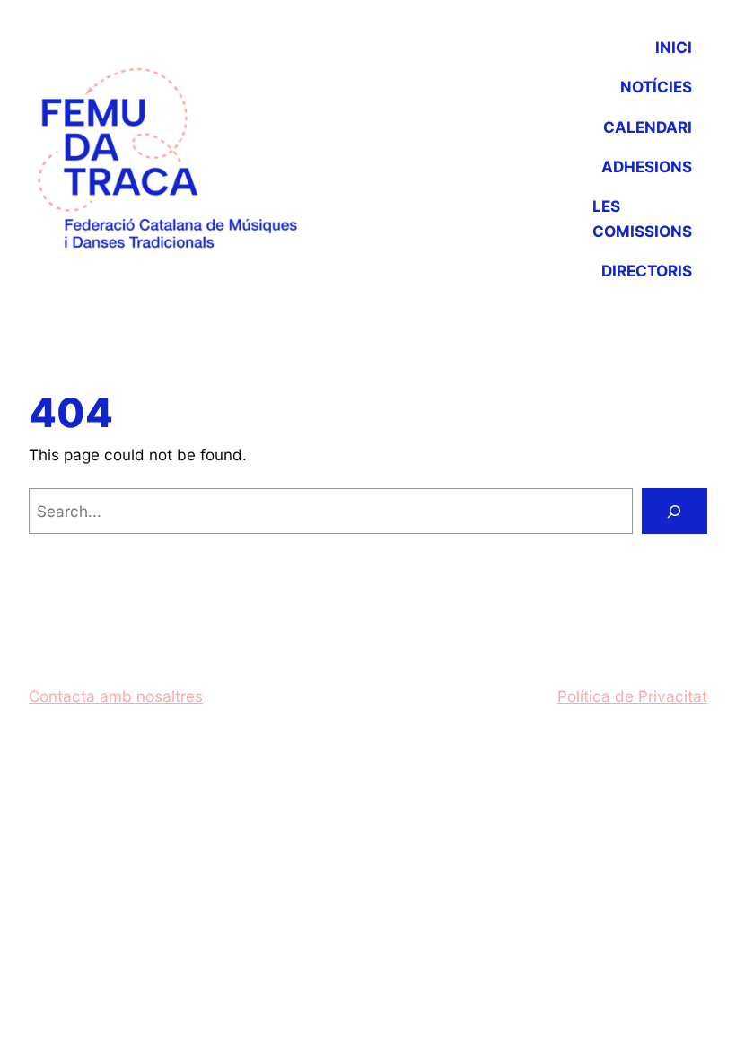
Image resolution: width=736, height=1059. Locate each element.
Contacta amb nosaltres (116, 696)
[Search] (675, 511)
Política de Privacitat (632, 696)
